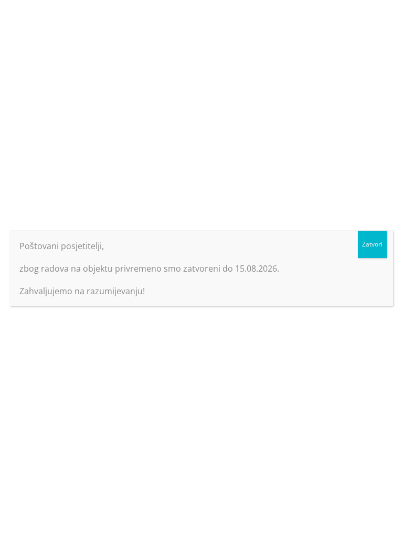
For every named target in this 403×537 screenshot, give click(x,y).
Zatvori (372, 244)
